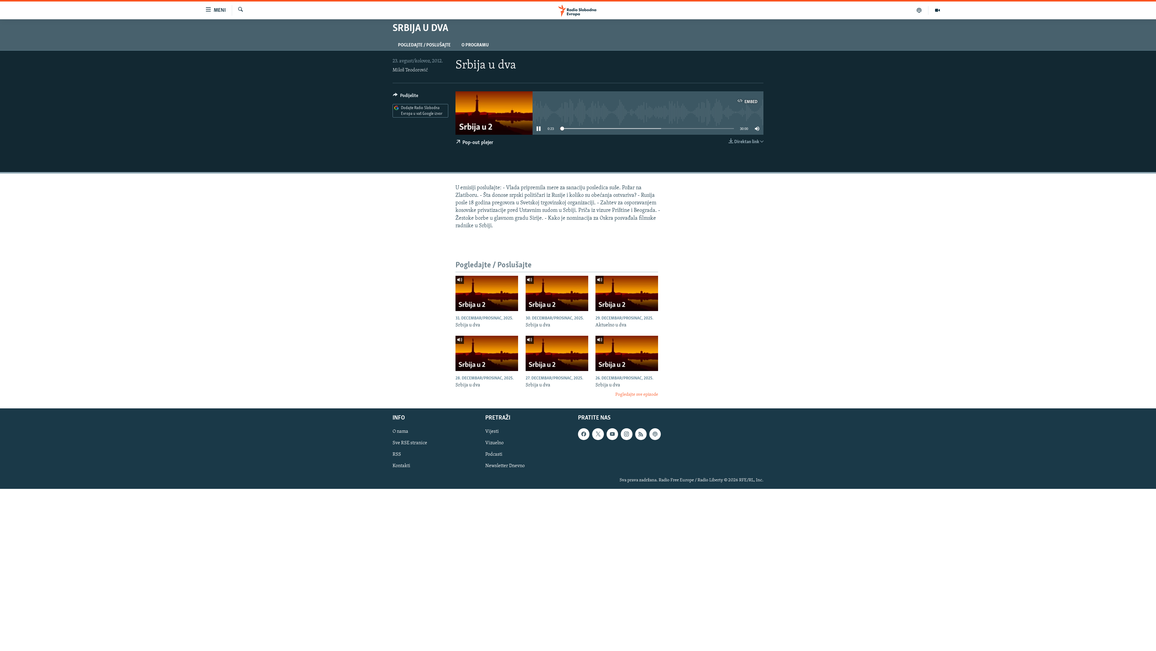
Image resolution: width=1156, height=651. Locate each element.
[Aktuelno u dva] (626, 293)
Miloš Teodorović (410, 70)
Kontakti (401, 466)
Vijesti (492, 431)
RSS (397, 454)
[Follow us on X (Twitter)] (598, 434)
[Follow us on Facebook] (583, 434)
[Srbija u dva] (486, 293)
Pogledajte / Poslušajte (424, 45)
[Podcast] (919, 10)
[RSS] (641, 434)
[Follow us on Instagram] (626, 434)
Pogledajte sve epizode (636, 394)
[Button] (405, 97)
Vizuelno (494, 443)
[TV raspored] (655, 434)
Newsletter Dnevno (505, 466)
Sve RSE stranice (410, 443)
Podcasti (493, 454)
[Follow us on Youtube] (612, 434)
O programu (475, 45)
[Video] (937, 10)
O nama (400, 431)
